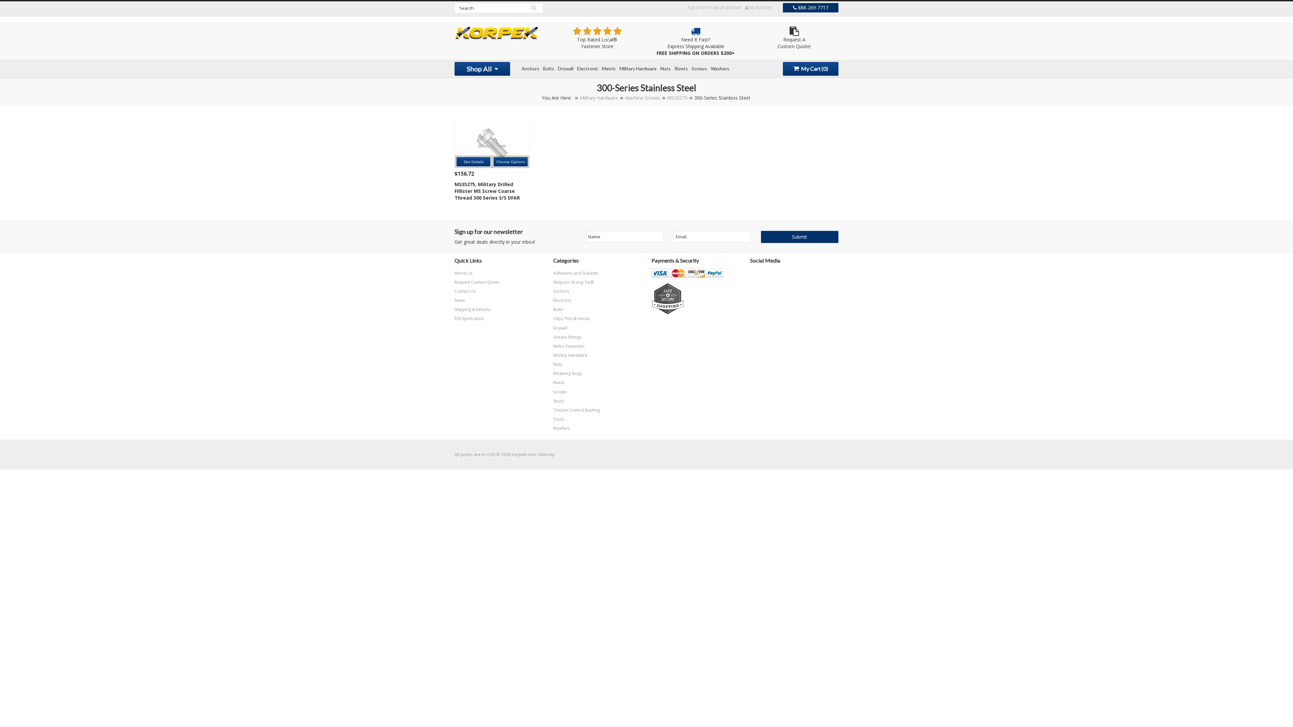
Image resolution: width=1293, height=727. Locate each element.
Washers (720, 68)
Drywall (565, 68)
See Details (474, 161)
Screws (699, 68)
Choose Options (510, 161)
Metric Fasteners (569, 346)
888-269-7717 (812, 7)
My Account (759, 7)
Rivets (681, 68)
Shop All (480, 69)
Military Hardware (638, 68)
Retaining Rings (567, 373)
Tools (558, 419)
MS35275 (677, 98)
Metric (609, 68)
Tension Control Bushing (576, 410)
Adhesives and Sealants (575, 273)
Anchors (530, 68)
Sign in (694, 7)
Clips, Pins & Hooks (571, 318)
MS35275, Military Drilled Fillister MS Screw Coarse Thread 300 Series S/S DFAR (487, 191)
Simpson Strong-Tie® (573, 282)
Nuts (665, 68)
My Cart (814, 68)
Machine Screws (642, 98)
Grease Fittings (567, 337)
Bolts (548, 68)
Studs (558, 401)
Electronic (587, 68)
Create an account (723, 7)
